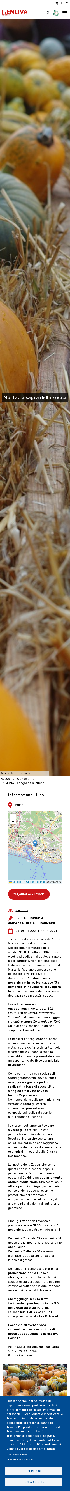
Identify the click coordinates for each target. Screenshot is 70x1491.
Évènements (25, 778)
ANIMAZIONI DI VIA (21, 923)
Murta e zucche (25, 1351)
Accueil (6, 778)
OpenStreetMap (36, 881)
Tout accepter (33, 1482)
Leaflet (16, 881)
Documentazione (17, 1454)
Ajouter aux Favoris (30, 894)
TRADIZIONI (46, 923)
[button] (35, 843)
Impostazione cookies (20, 1459)
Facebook (25, 1355)
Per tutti (22, 910)
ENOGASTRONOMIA (29, 918)
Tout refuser (33, 1471)
